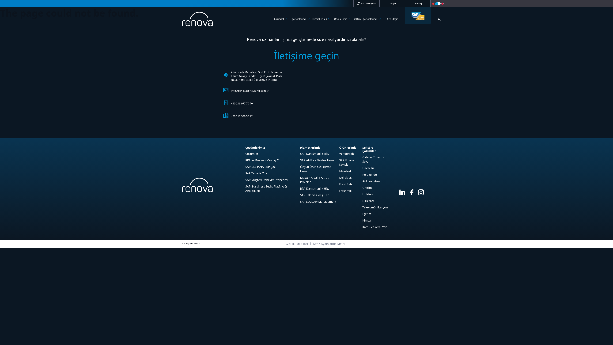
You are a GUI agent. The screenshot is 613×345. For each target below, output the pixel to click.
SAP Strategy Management (318, 201)
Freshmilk (345, 191)
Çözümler (251, 154)
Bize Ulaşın (392, 18)
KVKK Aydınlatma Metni (329, 244)
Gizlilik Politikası (297, 244)
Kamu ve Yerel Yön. (375, 227)
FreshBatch (346, 184)
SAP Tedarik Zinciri (257, 173)
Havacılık (368, 168)
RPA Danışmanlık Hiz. (314, 188)
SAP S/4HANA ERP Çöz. (260, 167)
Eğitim (366, 214)
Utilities (367, 194)
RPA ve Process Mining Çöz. (263, 160)
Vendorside (347, 154)
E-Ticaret (368, 201)
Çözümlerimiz (299, 18)
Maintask (345, 171)
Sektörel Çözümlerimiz (366, 18)
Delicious (345, 178)
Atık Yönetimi (371, 181)
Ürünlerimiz (340, 18)
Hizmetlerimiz (319, 18)
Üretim (367, 188)
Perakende (369, 174)
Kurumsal (278, 18)
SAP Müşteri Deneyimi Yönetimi (266, 180)
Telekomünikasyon (375, 207)
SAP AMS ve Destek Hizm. (317, 160)
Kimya (366, 220)
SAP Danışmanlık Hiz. (314, 154)
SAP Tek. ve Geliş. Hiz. (314, 195)
